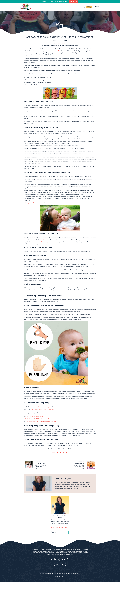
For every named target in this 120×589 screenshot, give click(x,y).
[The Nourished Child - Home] (25, 7)
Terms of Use (68, 570)
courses (55, 407)
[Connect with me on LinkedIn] (55, 559)
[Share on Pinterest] (63, 453)
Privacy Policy (76, 570)
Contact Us (83, 570)
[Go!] (68, 532)
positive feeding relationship (46, 241)
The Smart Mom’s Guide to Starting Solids (42, 409)
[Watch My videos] (63, 559)
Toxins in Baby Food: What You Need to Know (38, 419)
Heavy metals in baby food (32, 203)
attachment (45, 239)
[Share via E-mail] (67, 453)
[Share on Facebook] (57, 453)
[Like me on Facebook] (52, 559)
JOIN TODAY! (73, 1)
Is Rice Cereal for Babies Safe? (34, 416)
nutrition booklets (38, 407)
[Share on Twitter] (60, 453)
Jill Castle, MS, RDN (61, 43)
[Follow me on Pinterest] (68, 559)
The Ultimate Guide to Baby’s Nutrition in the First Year (40, 421)
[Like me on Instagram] (59, 559)
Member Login (89, 7)
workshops (47, 407)
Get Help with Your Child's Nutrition (60, 527)
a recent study (55, 51)
